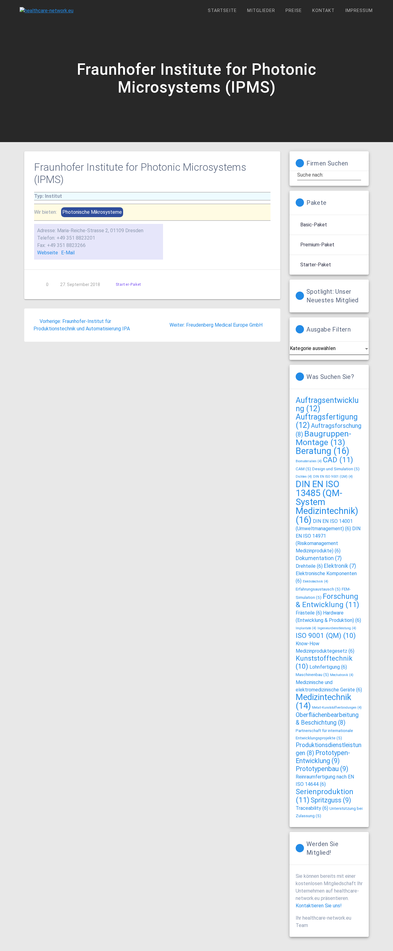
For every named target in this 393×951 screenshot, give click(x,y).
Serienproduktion (324, 795)
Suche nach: (310, 174)
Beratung (322, 451)
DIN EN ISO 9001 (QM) (333, 477)
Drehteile (309, 566)
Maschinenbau (312, 674)
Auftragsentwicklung (327, 404)
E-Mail (68, 253)
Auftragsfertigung (327, 421)
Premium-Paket (317, 245)
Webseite (47, 253)
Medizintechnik (323, 701)
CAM (303, 468)
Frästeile (309, 613)
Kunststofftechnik (324, 662)
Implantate (306, 628)
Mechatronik (341, 675)
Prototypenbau (322, 769)
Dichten (304, 477)
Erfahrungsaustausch (318, 589)
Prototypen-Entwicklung (323, 757)
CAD (338, 460)
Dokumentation (319, 558)
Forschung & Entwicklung (327, 600)
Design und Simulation (336, 468)
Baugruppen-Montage (323, 438)
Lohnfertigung (328, 667)
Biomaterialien (309, 461)
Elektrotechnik (315, 581)
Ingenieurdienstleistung (336, 628)
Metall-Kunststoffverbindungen (337, 708)
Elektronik (340, 566)
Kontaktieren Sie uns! (319, 906)
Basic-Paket (313, 225)
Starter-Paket (128, 284)
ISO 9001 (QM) (326, 635)
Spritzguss (331, 800)
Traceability (312, 808)
